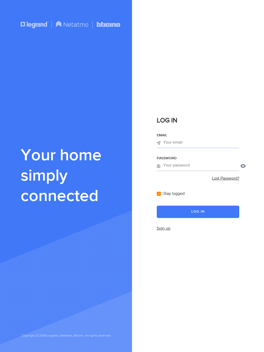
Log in (198, 211)
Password (167, 158)
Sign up (163, 229)
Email (162, 135)
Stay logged (174, 194)
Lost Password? (225, 179)
